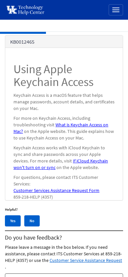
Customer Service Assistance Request (86, 260)
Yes (12, 220)
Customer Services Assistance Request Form (56, 190)
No (32, 220)
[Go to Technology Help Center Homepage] (26, 10)
